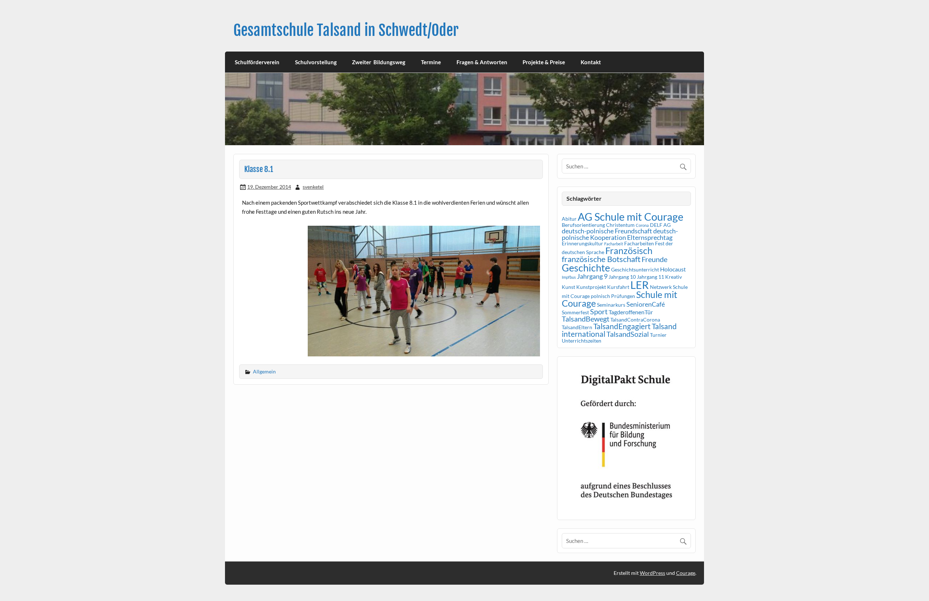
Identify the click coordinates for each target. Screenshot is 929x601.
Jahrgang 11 (650, 277)
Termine (431, 62)
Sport (598, 311)
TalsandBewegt (585, 318)
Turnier (658, 335)
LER (639, 284)
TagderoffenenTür (631, 311)
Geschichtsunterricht (635, 269)
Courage (685, 573)
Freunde (654, 259)
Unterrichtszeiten (581, 341)
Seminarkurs (611, 305)
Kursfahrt (618, 287)
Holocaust (673, 269)
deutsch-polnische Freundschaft (607, 231)
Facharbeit (613, 243)
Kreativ (673, 277)
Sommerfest (575, 312)
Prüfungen (623, 296)
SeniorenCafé (645, 304)
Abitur (569, 219)
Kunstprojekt (591, 287)
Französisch (628, 250)
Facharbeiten (639, 243)
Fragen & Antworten (482, 62)
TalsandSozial (627, 334)
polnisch (600, 296)
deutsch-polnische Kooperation (620, 234)
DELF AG (660, 225)
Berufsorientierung (583, 225)
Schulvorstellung (316, 62)
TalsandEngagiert (622, 326)
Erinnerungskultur (582, 243)
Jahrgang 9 (592, 276)
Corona (642, 225)
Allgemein (264, 371)
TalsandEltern (577, 327)
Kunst (568, 287)
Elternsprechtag (649, 237)
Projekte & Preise (544, 62)
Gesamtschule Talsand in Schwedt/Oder (346, 30)
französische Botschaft (601, 259)
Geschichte (586, 268)
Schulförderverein (257, 62)
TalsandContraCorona (635, 319)
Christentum (620, 225)
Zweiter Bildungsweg (378, 62)
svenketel (313, 187)
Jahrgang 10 (622, 277)
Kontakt (591, 62)
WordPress (652, 573)
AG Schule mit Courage (630, 216)
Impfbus (569, 277)
